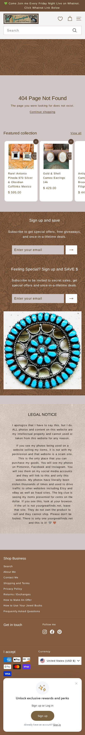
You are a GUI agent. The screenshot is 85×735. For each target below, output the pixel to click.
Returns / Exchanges (17, 594)
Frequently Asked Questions (22, 611)
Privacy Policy (13, 588)
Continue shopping (42, 111)
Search (8, 566)
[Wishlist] (60, 18)
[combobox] (42, 30)
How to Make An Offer (18, 600)
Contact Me (11, 577)
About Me (10, 571)
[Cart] (70, 19)
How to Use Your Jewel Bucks (23, 605)
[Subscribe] (71, 249)
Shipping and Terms (17, 583)
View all (76, 133)
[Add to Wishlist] (35, 156)
